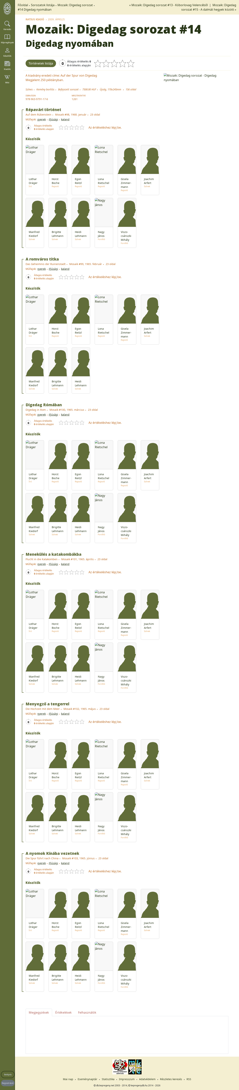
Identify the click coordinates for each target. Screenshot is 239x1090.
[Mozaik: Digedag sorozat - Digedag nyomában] (196, 77)
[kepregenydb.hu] (7, 9)
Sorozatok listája (43, 5)
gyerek (41, 119)
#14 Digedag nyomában (35, 9)
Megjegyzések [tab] (39, 1012)
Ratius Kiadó (35, 19)
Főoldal (23, 5)
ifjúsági (53, 119)
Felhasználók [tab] (87, 1012)
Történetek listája (41, 63)
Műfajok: (31, 119)
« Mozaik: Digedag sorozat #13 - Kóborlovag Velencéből (169, 5)
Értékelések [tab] (63, 1012)
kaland (65, 119)
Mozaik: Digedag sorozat (75, 5)
